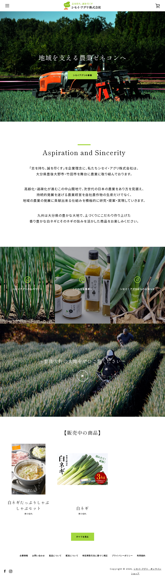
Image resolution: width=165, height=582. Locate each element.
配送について (72, 555)
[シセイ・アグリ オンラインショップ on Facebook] (4, 571)
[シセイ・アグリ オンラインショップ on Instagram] (10, 571)
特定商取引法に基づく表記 (95, 555)
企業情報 (24, 555)
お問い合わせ (38, 555)
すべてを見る (82, 536)
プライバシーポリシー (122, 555)
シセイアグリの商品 (82, 75)
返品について (55, 555)
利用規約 (141, 555)
